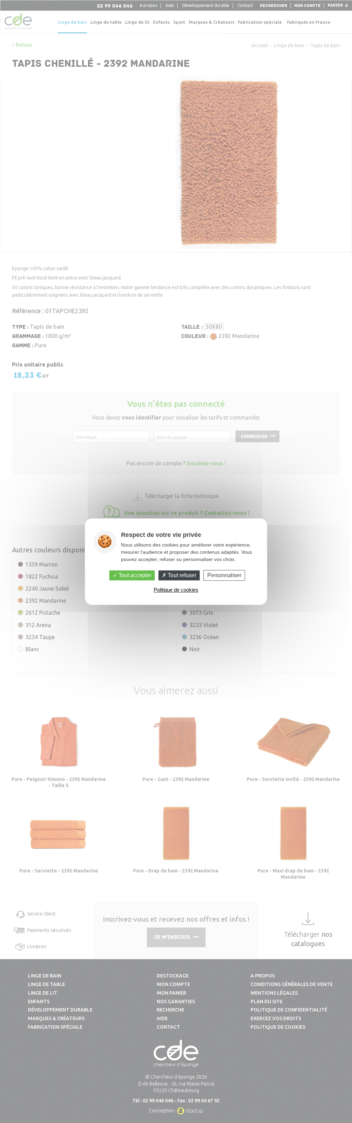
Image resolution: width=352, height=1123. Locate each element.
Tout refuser (181, 575)
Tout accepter (134, 575)
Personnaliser (224, 575)
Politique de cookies (176, 590)
